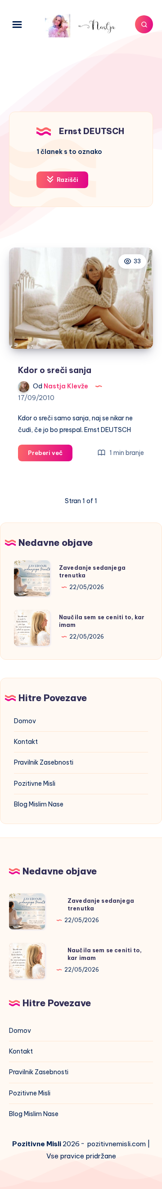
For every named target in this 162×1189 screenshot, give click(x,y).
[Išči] (144, 24)
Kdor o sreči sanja (54, 370)
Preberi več (50, 455)
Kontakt (26, 742)
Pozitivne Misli (34, 783)
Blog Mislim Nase (38, 804)
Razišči (66, 179)
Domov (25, 721)
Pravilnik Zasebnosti (43, 762)
